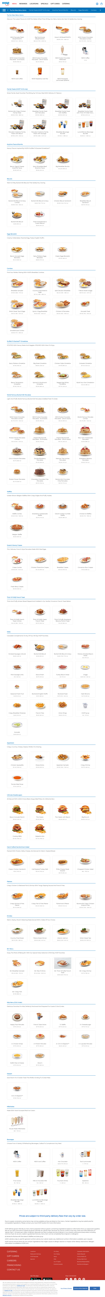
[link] (4, 10)
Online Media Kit (81, 1256)
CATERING (12, 1251)
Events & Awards (58, 1264)
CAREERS (11, 1260)
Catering (66, 4)
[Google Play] (35, 1279)
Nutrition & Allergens (82, 1264)
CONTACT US (13, 1269)
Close (94, 1288)
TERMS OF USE (21, 1285)
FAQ (55, 1259)
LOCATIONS (34, 4)
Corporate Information (83, 1251)
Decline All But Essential (80, 1288)
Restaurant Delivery (35, 1254)
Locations (33, 1251)
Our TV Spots (57, 1261)
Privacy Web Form (82, 1259)
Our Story (56, 1251)
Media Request (81, 1254)
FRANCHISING (14, 1265)
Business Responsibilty (83, 1261)
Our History (57, 1254)
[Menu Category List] (3, 10)
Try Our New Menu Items (18, 10)
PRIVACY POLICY (7, 1295)
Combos (93, 10)
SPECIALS (44, 4)
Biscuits (73, 10)
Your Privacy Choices (66, 1288)
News (55, 1256)
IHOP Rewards (34, 1256)
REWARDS (23, 4)
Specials (32, 1259)
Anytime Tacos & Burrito (60, 10)
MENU (14, 4)
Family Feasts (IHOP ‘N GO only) (39, 10)
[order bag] (101, 3)
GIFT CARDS (55, 4)
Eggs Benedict (83, 10)
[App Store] (47, 1279)
